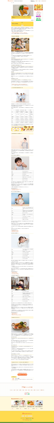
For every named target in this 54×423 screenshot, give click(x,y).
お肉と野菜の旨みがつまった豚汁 (15, 230)
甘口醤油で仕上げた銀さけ (14, 272)
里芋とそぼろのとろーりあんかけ (15, 231)
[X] (25, 419)
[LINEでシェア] (28, 394)
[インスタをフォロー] (38, 15)
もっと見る (22, 25)
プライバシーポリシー (23, 418)
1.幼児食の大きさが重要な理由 (15, 23)
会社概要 (32, 418)
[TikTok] (28, 419)
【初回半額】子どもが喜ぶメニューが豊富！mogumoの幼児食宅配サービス (19, 84)
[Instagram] (23, 419)
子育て (13, 2)
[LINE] (30, 419)
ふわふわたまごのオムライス (15, 313)
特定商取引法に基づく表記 (28, 418)
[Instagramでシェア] (25, 394)
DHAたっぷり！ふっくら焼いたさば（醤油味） (16, 314)
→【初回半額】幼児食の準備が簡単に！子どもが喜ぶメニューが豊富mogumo (19, 32)
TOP (11, 2)
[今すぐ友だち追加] (38, 19)
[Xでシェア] (27, 394)
